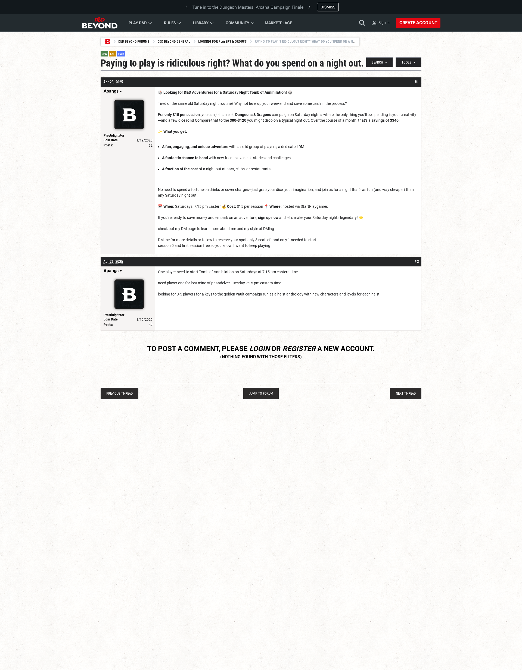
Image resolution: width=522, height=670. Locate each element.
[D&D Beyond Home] (99, 23)
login (259, 349)
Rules (170, 23)
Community (237, 23)
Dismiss (328, 7)
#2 (417, 261)
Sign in (384, 22)
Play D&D (138, 23)
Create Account (418, 22)
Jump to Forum (261, 393)
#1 (417, 82)
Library (201, 23)
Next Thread (406, 393)
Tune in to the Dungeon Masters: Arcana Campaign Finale (247, 7)
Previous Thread (119, 393)
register (299, 349)
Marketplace (278, 23)
